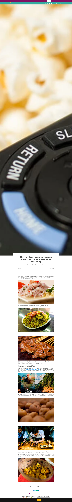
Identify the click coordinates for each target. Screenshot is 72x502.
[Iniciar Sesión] (60, 3)
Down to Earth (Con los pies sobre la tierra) (32, 369)
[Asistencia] (56, 3)
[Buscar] (54, 3)
